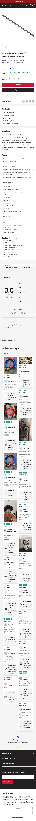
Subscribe (7, 782)
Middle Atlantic (7, 60)
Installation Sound (8, 240)
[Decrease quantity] (10, 78)
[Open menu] (2, 5)
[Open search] (23, 5)
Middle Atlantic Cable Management (13, 245)
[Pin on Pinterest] (27, 101)
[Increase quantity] (19, 78)
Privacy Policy (9, 804)
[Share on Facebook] (23, 101)
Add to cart (18, 84)
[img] (9, 295)
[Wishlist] (29, 5)
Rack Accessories (8, 252)
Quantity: (4, 79)
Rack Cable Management (10, 254)
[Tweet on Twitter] (30, 101)
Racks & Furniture (8, 257)
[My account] (26, 5)
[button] (33, 5)
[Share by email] (33, 101)
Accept (18, 808)
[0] (33, 5)
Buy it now (18, 90)
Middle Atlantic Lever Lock (11, 247)
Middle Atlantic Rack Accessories (12, 249)
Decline (18, 813)
